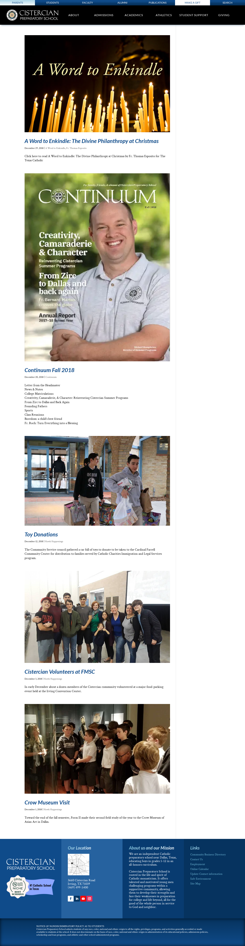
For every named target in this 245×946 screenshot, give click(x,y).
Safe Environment (200, 879)
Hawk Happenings (54, 541)
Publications (157, 2)
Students (52, 2)
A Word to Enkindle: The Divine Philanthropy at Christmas (92, 140)
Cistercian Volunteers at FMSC (60, 671)
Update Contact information (206, 874)
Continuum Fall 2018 (49, 370)
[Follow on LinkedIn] (77, 899)
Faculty (87, 2)
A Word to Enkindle (55, 148)
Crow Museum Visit (47, 802)
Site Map (195, 884)
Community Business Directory (208, 854)
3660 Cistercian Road (81, 880)
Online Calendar (199, 869)
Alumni (122, 2)
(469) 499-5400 (78, 887)
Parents (17, 2)
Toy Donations (41, 534)
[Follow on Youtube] (83, 899)
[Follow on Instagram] (89, 899)
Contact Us (196, 859)
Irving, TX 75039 (79, 884)
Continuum (51, 377)
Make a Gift (192, 2)
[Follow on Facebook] (71, 899)
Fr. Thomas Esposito (76, 148)
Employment (197, 864)
